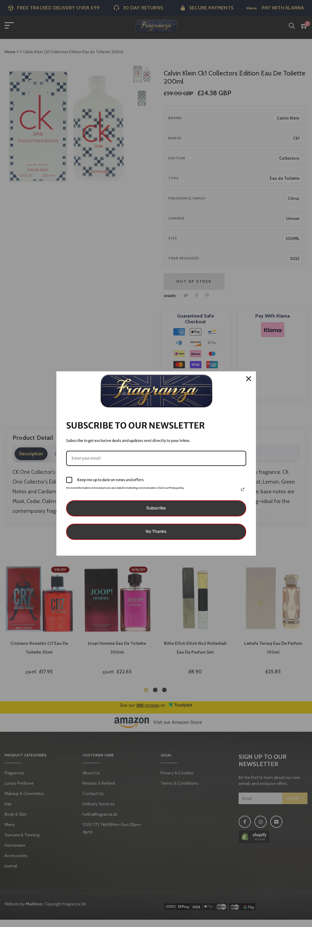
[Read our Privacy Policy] (242, 489)
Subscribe (156, 508)
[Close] (248, 378)
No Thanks (156, 531)
